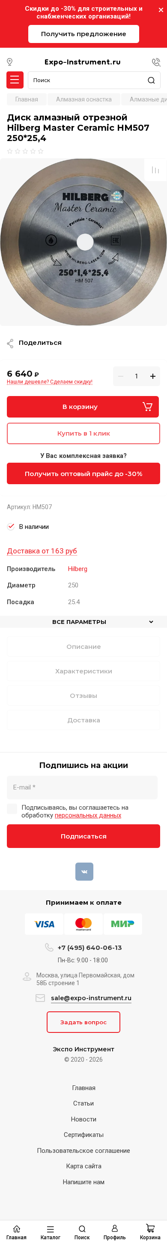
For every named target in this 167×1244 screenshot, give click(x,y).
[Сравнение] (155, 170)
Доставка (83, 720)
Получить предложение (83, 34)
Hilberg (77, 569)
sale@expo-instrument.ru (91, 998)
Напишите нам (83, 1182)
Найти (154, 80)
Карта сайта (83, 1166)
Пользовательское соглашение (83, 1151)
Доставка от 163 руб (42, 551)
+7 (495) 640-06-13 (90, 947)
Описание (83, 646)
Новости (83, 1119)
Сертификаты (84, 1135)
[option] (83, 242)
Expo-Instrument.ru (83, 62)
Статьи (83, 1103)
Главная (83, 1088)
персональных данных (88, 815)
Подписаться (84, 836)
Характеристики (83, 671)
